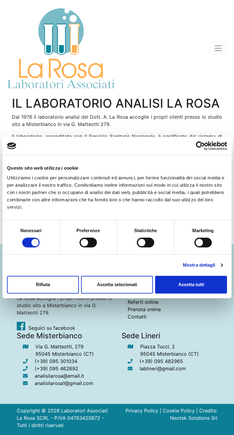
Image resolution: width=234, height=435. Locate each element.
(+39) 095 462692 (56, 368)
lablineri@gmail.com (163, 368)
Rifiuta (43, 284)
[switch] (88, 242)
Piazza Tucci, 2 (169, 350)
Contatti (137, 317)
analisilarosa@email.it (59, 376)
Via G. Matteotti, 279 (64, 350)
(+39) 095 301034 (56, 361)
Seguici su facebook (51, 328)
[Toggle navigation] (218, 48)
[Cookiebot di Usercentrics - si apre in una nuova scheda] (200, 145)
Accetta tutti (191, 284)
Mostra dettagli (199, 265)
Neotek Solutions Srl (193, 418)
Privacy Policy (142, 411)
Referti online (143, 302)
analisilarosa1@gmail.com (64, 383)
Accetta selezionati (117, 284)
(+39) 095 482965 (161, 361)
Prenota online (144, 309)
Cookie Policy (179, 411)
